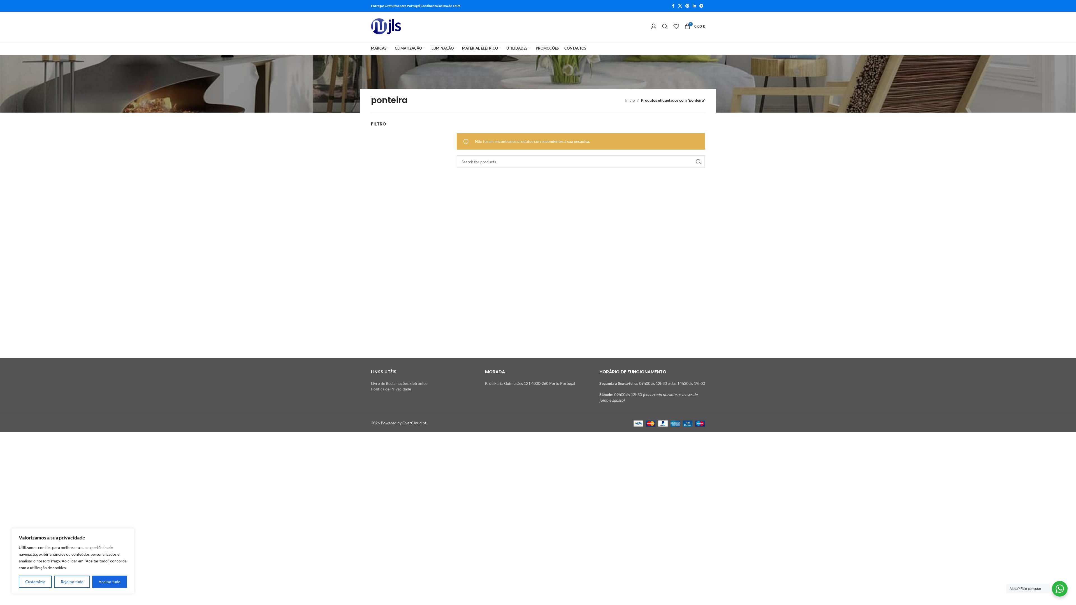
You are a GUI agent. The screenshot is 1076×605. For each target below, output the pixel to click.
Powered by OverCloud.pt (403, 422)
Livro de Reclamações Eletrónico (399, 383)
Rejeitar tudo (72, 581)
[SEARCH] (698, 161)
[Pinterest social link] (687, 6)
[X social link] (680, 6)
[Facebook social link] (673, 6)
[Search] (665, 26)
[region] (72, 561)
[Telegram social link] (701, 6)
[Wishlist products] (676, 26)
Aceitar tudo (109, 581)
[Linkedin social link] (694, 6)
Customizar (35, 581)
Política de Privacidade (391, 389)
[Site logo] (386, 26)
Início (630, 100)
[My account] (653, 26)
